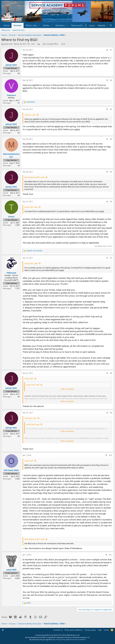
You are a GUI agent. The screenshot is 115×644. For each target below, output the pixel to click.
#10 (110, 455)
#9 (111, 412)
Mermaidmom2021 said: (34, 177)
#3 (111, 109)
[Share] (107, 50)
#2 (111, 80)
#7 (111, 258)
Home (6, 25)
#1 (111, 50)
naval (63, 44)
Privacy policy (90, 630)
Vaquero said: (30, 115)
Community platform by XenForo (57, 635)
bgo (38, 44)
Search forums (18, 30)
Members (60, 25)
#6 (111, 201)
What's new (31, 25)
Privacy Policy (61, 639)
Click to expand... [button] (68, 389)
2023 (33, 44)
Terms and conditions (73, 630)
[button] (39, 25)
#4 (111, 139)
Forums (17, 25)
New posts (5, 30)
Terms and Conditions (77, 639)
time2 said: (28, 378)
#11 (110, 555)
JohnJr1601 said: (31, 207)
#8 (111, 373)
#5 (111, 172)
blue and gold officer (51, 44)
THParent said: (30, 418)
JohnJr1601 (8, 44)
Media (46, 25)
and (34, 251)
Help (100, 630)
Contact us (57, 630)
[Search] (111, 25)
